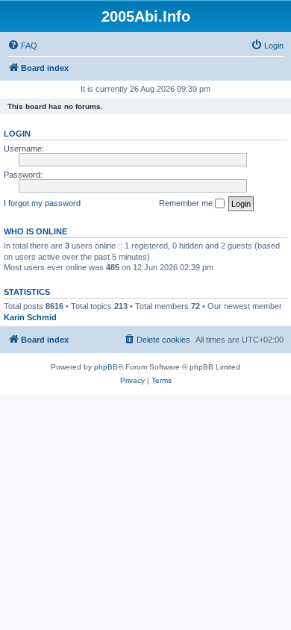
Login (17, 133)
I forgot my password (42, 203)
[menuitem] (22, 45)
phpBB (106, 367)
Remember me (187, 203)
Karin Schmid (30, 317)
